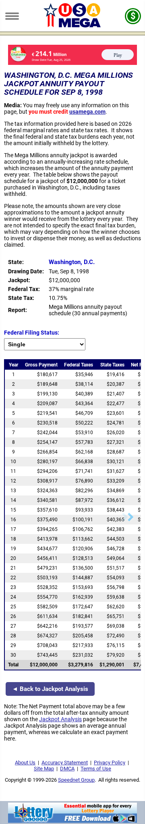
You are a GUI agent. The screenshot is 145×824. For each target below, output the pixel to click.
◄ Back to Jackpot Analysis (50, 689)
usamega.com (87, 111)
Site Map (44, 769)
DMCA (67, 769)
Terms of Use (96, 769)
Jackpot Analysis (60, 719)
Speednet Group (76, 780)
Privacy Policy (109, 762)
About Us (25, 762)
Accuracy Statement (64, 762)
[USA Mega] (72, 25)
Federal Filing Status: (31, 332)
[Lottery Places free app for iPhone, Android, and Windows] (72, 821)
